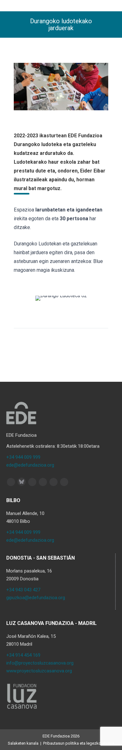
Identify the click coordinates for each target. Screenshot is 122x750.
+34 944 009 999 (23, 457)
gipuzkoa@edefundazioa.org (35, 597)
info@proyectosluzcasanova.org (40, 663)
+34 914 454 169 (23, 655)
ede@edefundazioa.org (30, 465)
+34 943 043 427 (23, 590)
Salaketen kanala (23, 743)
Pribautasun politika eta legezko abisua (78, 743)
